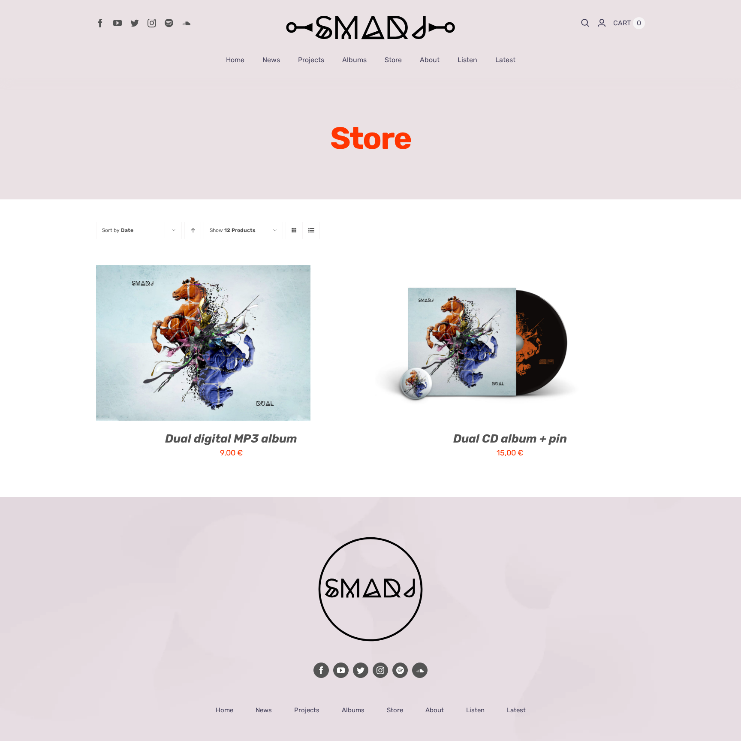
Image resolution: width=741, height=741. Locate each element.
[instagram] (152, 23)
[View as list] (311, 230)
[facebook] (100, 23)
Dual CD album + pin (510, 439)
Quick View (234, 344)
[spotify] (169, 23)
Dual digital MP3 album (231, 439)
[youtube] (117, 23)
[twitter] (134, 23)
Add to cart (176, 344)
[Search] (585, 23)
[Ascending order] (192, 230)
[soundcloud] (186, 23)
